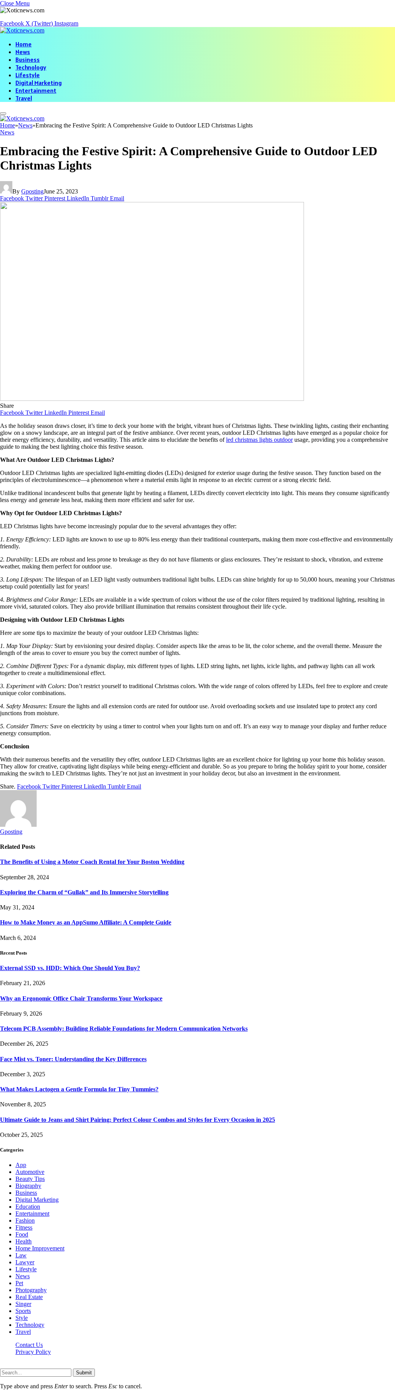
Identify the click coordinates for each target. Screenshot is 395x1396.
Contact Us (29, 1345)
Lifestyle (27, 75)
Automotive (29, 1172)
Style (21, 1318)
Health (23, 1241)
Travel (23, 98)
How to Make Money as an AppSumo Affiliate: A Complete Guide (85, 922)
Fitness (23, 1227)
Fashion (25, 1220)
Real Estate (29, 1297)
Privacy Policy (33, 1352)
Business (27, 59)
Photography (31, 1290)
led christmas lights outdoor (259, 439)
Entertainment (35, 90)
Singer (23, 1304)
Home (23, 44)
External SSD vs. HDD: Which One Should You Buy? (70, 968)
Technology (30, 67)
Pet (19, 1283)
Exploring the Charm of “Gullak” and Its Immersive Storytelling (84, 892)
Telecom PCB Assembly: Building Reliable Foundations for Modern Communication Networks (124, 1028)
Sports (23, 1311)
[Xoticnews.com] (22, 30)
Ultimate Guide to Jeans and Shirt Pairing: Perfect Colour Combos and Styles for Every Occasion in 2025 (137, 1119)
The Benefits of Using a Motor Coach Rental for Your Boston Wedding (92, 861)
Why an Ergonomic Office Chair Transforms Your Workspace (81, 998)
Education (27, 1206)
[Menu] (3, 113)
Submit (84, 1373)
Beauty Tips (30, 1178)
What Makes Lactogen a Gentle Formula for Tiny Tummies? (79, 1089)
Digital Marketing (38, 83)
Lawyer (24, 1262)
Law (21, 1255)
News (22, 52)
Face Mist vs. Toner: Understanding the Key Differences (73, 1059)
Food (21, 1234)
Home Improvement (39, 1248)
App (20, 1165)
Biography (28, 1185)
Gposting (32, 191)
